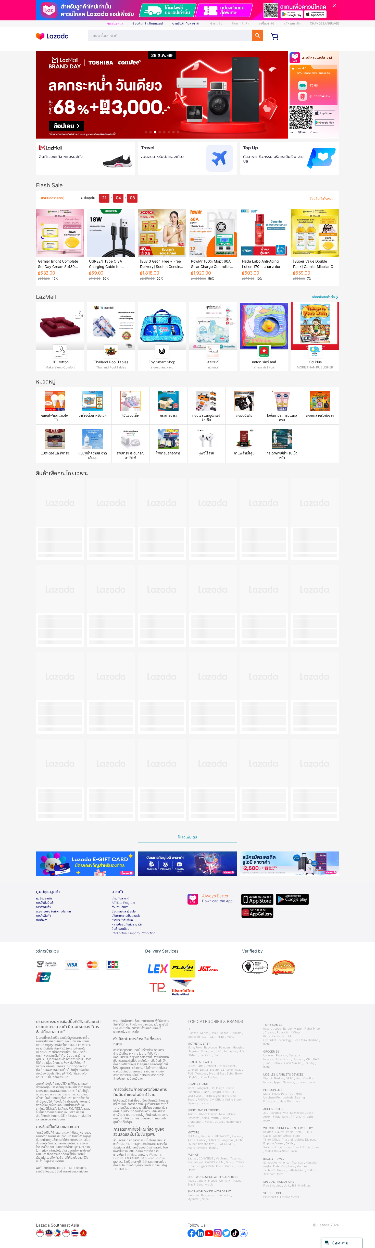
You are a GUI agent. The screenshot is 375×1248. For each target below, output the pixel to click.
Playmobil (283, 1032)
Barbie (287, 1029)
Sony (285, 1117)
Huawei (302, 1082)
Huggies (238, 1047)
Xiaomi (267, 1078)
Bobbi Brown (235, 1074)
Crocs (239, 1166)
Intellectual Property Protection (133, 933)
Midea (204, 1033)
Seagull (216, 1092)
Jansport (269, 1174)
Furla (276, 1166)
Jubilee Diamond (306, 1140)
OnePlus (308, 1078)
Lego (277, 1029)
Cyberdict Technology (277, 1040)
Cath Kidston (296, 1170)
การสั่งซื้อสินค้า (45, 902)
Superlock (194, 1092)
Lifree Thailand (209, 1077)
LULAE (219, 1122)
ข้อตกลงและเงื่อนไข (124, 911)
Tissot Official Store (306, 1147)
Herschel (311, 1163)
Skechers (193, 1118)
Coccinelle (287, 1166)
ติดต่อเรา (41, 920)
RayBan (268, 1132)
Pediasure (229, 1051)
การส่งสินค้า (43, 907)
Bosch (191, 1100)
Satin (206, 1092)
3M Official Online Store (225, 1100)
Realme (278, 1078)
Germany (225, 1181)
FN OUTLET (230, 1092)
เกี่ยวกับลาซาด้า (121, 898)
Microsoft (194, 1037)
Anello (267, 1166)
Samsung (289, 1082)
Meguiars (207, 1136)
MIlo (308, 1059)
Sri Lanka (224, 1195)
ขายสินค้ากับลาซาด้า (186, 23)
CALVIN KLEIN (214, 1162)
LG (204, 1037)
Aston (191, 1140)
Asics (205, 1118)
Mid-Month (305, 1186)
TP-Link (296, 1117)
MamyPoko (195, 1047)
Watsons (200, 1074)
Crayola (269, 1032)
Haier (214, 1033)
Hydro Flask (233, 1122)
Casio (267, 1136)
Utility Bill (290, 1186)
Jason (225, 1118)
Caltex (201, 1140)
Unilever (211, 1066)
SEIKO (308, 1132)
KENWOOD (222, 1136)
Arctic (239, 1140)
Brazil (191, 1185)
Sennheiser (297, 1113)
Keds (219, 1166)
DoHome (235, 1033)
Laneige (193, 1070)
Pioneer (236, 1136)
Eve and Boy (216, 1074)
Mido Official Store (277, 1151)
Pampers (225, 1047)
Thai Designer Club (201, 1166)
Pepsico (281, 1055)
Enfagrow (207, 1051)
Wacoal (198, 1162)
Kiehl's (193, 1077)
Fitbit (276, 1117)
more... (231, 1037)
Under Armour (208, 1114)
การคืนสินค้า (43, 915)
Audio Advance (197, 1148)
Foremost (205, 1055)
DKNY (289, 1143)
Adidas (192, 1114)
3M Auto (193, 1136)
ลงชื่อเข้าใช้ (266, 23)
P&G (190, 1074)
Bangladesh (208, 1195)
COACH (312, 1170)
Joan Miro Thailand (306, 1040)
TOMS (240, 1162)
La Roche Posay (231, 1070)
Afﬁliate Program (123, 902)
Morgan (302, 1166)
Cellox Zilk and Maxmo (286, 1063)
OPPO (289, 1078)
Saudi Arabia (205, 1185)
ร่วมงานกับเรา (120, 907)
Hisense (193, 1033)
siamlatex (194, 1103)
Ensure (214, 1070)
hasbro (267, 1029)
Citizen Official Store (286, 1136)
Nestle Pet (278, 1094)
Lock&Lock (195, 1096)
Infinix (267, 1082)
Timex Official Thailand (278, 1140)
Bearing (300, 1097)
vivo (298, 1078)
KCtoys (296, 1032)
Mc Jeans (222, 1158)
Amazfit (308, 1117)
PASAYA (203, 1100)
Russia (192, 1181)
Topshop (236, 1158)
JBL (265, 1113)
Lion (267, 1063)
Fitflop (230, 1162)
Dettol (204, 1070)
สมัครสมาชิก (292, 23)
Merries (194, 1051)
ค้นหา (257, 35)
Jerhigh (288, 1097)
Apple (277, 1082)
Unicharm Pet (272, 1097)
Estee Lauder (226, 1066)
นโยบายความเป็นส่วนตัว (126, 915)
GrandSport (195, 1122)
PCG (291, 1094)
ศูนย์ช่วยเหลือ (44, 898)
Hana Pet (286, 1101)
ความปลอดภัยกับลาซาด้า (127, 924)
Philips (220, 1037)
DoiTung (309, 1063)
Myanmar (193, 1199)
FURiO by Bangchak (220, 1140)
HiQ (241, 1051)
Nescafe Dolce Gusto (276, 1059)
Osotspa (294, 1055)
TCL (211, 1037)
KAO (316, 1059)
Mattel (298, 1029)
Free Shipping (272, 1186)
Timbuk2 (269, 1170)
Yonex (208, 1122)
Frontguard (270, 1101)
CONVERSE (206, 1158)
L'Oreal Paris (195, 1066)
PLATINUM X (225, 1144)
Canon (224, 1033)
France (212, 1181)
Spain (202, 1181)
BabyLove (210, 1047)
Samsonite (270, 1163)
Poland (237, 1181)
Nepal (205, 1199)
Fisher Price (312, 1029)
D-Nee (193, 1055)
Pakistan (193, 1195)
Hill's (299, 1094)
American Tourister (291, 1163)
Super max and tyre (201, 1144)
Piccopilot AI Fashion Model (281, 1197)
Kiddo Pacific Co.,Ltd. (277, 1036)
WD (285, 1113)
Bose (310, 1113)
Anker (267, 1117)
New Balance (227, 1114)
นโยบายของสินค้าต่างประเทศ (53, 911)
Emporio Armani (273, 1143)
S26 (218, 1051)
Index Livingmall (198, 1088)
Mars (266, 1094)
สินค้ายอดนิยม (120, 928)
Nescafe (298, 1059)
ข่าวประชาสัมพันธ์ (122, 920)
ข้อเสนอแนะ (115, 23)
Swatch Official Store (277, 1147)
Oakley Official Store (288, 1132)
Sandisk (275, 1113)
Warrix (215, 1118)
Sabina (192, 1158)
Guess (229, 1166)
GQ (190, 1162)
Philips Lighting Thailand (220, 1096)
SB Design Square (222, 1088)
